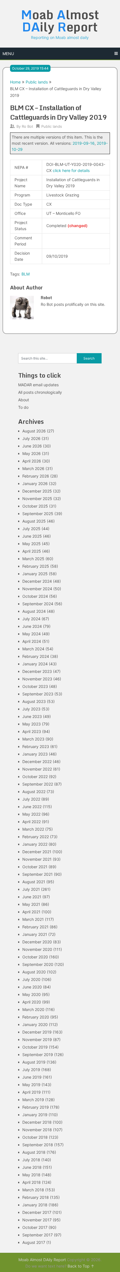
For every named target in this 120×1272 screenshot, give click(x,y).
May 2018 (31, 1174)
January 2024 (35, 663)
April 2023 (31, 731)
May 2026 (31, 453)
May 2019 (31, 1084)
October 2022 (35, 776)
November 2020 (37, 949)
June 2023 (32, 716)
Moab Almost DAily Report (42, 1259)
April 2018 (31, 1182)
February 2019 (35, 1107)
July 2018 (31, 1159)
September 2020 (37, 964)
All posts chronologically (40, 392)
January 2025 (35, 573)
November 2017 (37, 1219)
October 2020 (35, 956)
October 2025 (35, 506)
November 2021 (37, 859)
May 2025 (31, 543)
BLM (25, 274)
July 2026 (31, 438)
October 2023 (35, 686)
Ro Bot (27, 126)
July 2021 (31, 889)
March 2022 (33, 829)
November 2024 (37, 588)
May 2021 (31, 904)
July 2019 (31, 1069)
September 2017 (37, 1234)
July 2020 (31, 979)
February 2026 (35, 476)
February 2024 (35, 656)
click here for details (71, 170)
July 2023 (31, 709)
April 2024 (31, 641)
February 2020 (35, 1017)
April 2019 (31, 1092)
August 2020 (34, 972)
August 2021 (33, 881)
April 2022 (31, 821)
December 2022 (37, 761)
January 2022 (34, 844)
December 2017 (36, 1212)
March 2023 (33, 739)
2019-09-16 (84, 143)
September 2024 (37, 603)
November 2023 (37, 678)
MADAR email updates (38, 384)
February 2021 (35, 926)
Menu (8, 53)
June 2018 (32, 1167)
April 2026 (31, 461)
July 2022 (31, 799)
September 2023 (37, 694)
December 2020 (37, 941)
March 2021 (33, 919)
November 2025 (37, 498)
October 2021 (34, 866)
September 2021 (37, 874)
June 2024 (32, 626)
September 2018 (37, 1144)
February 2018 (35, 1197)
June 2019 (32, 1077)
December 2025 (37, 491)
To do (23, 407)
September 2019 (37, 1054)
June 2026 (32, 446)
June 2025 (32, 536)
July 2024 (31, 618)
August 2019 (33, 1062)
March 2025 (33, 558)
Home (15, 82)
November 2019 (37, 1039)
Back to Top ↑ (81, 1266)
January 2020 (35, 1024)
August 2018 (33, 1152)
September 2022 (37, 784)
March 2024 (33, 648)
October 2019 (35, 1047)
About (23, 399)
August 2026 (34, 431)
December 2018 (37, 1122)
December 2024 (37, 581)
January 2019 (34, 1114)
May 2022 (31, 814)
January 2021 (34, 934)
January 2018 (34, 1204)
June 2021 (31, 896)
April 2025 (31, 551)
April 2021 (31, 911)
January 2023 (35, 754)
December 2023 (37, 671)
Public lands (37, 82)
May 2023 (31, 724)
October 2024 (35, 596)
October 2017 (34, 1227)
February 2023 (35, 746)
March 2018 (33, 1189)
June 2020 (32, 987)
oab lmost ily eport (60, 20)
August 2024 (34, 611)
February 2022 (35, 836)
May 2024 (31, 633)
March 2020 (33, 1009)
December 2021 (36, 851)
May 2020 (31, 994)
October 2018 (35, 1137)
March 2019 (33, 1099)
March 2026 (33, 468)
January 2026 (35, 483)
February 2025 (35, 566)
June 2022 (32, 806)
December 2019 (37, 1032)
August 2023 (34, 701)
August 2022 (33, 791)
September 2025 (37, 513)
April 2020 (31, 1002)
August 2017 (33, 1242)
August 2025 (34, 521)
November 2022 (37, 769)
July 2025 (31, 528)
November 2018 (37, 1129)
